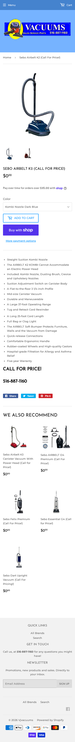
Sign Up (64, 683)
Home (7, 57)
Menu (12, 5)
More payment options (21, 240)
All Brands (37, 633)
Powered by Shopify (50, 720)
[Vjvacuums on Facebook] (68, 709)
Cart (69, 5)
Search (37, 637)
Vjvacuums (25, 720)
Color (7, 199)
